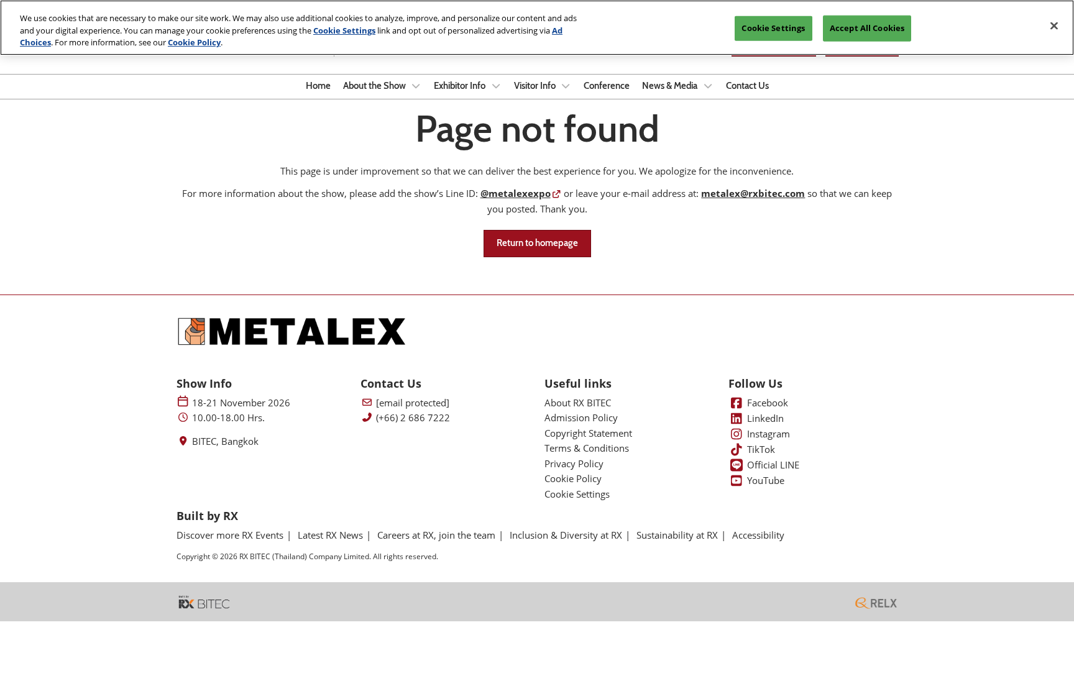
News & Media (670, 85)
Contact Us (747, 85)
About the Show (375, 85)
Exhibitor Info (460, 85)
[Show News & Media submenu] (708, 85)
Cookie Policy (194, 42)
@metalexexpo (515, 193)
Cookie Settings (344, 30)
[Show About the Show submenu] (416, 85)
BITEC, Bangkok (225, 441)
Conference (607, 85)
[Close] (1054, 26)
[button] (537, 243)
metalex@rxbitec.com (753, 193)
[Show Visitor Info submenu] (566, 85)
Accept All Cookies (867, 28)
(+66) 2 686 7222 (413, 418)
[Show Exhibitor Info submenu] (496, 85)
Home (318, 85)
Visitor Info (536, 85)
